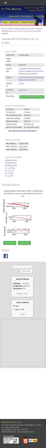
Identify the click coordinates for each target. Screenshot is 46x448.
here (17, 427)
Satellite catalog (28, 22)
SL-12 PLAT (9, 171)
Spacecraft (14, 22)
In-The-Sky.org (11, 9)
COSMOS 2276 (11, 160)
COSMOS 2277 (11, 163)
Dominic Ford (8, 422)
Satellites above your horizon (13, 31)
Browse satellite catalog (11, 29)
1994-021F (23, 90)
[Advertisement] (23, 343)
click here (37, 425)
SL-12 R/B (9, 173)
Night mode (19, 309)
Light (17, 306)
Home (5, 22)
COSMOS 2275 (11, 166)
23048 (21, 84)
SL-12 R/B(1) (10, 168)
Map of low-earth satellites (31, 29)
